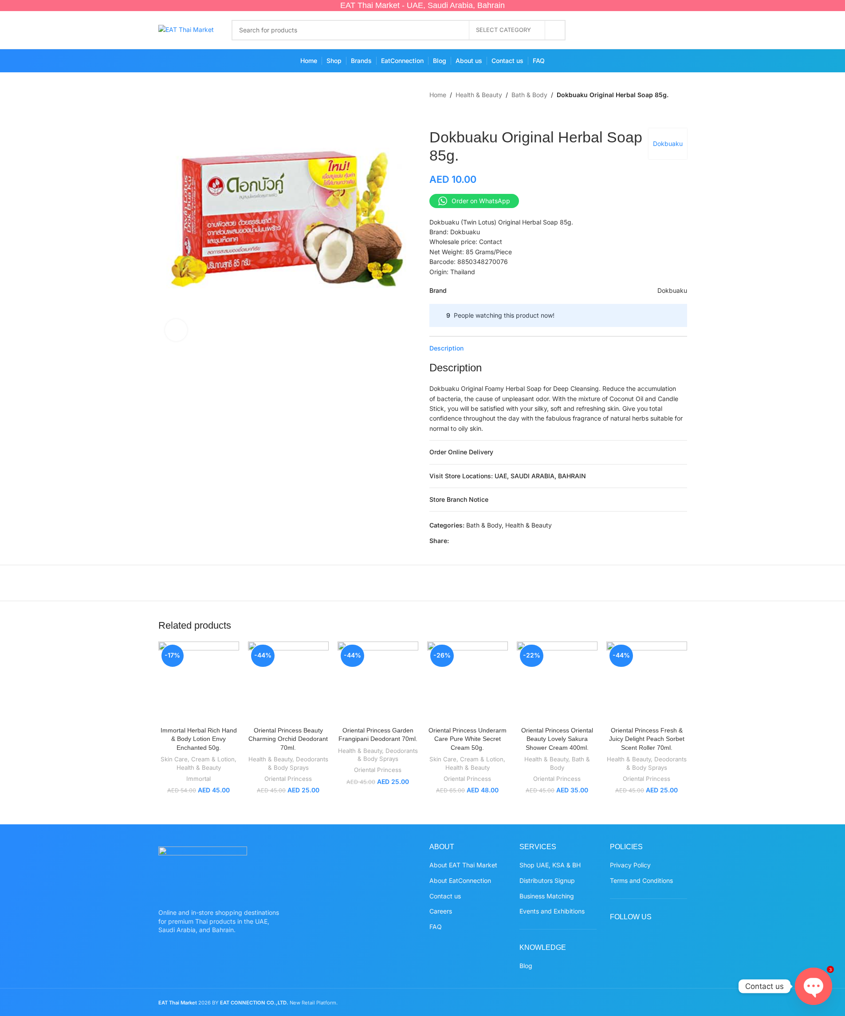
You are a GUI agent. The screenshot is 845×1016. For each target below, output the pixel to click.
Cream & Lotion (213, 759)
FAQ (435, 926)
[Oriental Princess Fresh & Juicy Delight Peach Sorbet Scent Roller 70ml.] (646, 682)
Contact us (445, 896)
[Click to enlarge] (176, 330)
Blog (525, 965)
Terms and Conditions (641, 880)
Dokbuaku (668, 143)
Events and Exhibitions (552, 911)
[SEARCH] (555, 30)
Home (437, 94)
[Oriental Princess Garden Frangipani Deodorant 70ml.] (378, 682)
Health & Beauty (479, 94)
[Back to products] (445, 114)
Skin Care (174, 759)
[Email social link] (475, 541)
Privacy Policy (630, 865)
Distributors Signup (547, 880)
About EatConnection (460, 880)
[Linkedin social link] (496, 541)
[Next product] (456, 114)
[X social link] (609, 30)
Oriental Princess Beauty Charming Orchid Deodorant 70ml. (288, 739)
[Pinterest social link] (643, 30)
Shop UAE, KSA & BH (550, 865)
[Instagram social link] (626, 30)
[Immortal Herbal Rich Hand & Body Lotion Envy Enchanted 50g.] (198, 682)
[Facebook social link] (592, 30)
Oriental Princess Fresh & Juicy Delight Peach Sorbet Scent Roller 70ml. (646, 739)
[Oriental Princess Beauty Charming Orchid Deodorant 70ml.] (288, 682)
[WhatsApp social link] (661, 30)
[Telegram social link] (518, 541)
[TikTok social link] (678, 30)
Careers (440, 911)
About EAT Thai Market (463, 865)
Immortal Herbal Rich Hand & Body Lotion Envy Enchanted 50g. (199, 739)
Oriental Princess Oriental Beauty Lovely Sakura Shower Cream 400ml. (557, 739)
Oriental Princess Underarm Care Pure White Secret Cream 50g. (467, 739)
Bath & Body (529, 94)
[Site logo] (186, 29)
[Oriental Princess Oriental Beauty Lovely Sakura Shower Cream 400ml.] (557, 682)
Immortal (198, 778)
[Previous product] (434, 114)
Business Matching (546, 896)
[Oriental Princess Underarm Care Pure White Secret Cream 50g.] (467, 682)
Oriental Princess (288, 778)
